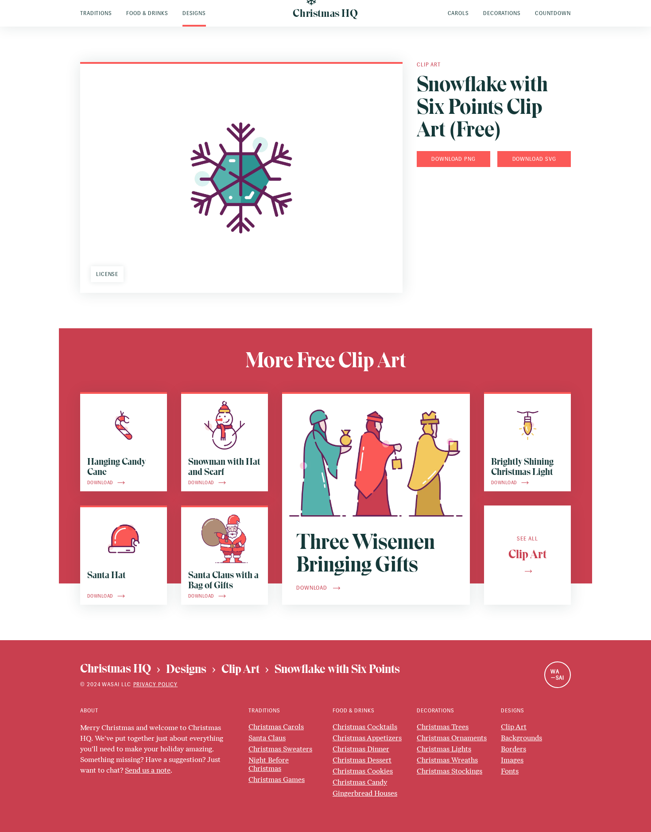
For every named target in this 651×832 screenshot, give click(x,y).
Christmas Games (276, 779)
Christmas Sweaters (280, 749)
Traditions (264, 711)
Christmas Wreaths (447, 760)
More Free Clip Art (325, 360)
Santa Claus (267, 738)
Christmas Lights (444, 749)
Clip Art (429, 64)
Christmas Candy (360, 782)
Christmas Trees (443, 727)
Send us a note (147, 770)
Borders (513, 749)
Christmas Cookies (363, 771)
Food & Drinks (354, 711)
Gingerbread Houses (365, 793)
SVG (550, 159)
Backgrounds (521, 738)
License (107, 274)
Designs (512, 711)
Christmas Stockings (449, 771)
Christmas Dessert (362, 760)
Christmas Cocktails (365, 727)
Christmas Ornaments (452, 738)
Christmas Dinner (361, 749)
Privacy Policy (155, 684)
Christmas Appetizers (367, 738)
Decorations (435, 711)
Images (512, 760)
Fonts (510, 771)
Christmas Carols (276, 727)
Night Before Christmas (268, 764)
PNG (470, 159)
